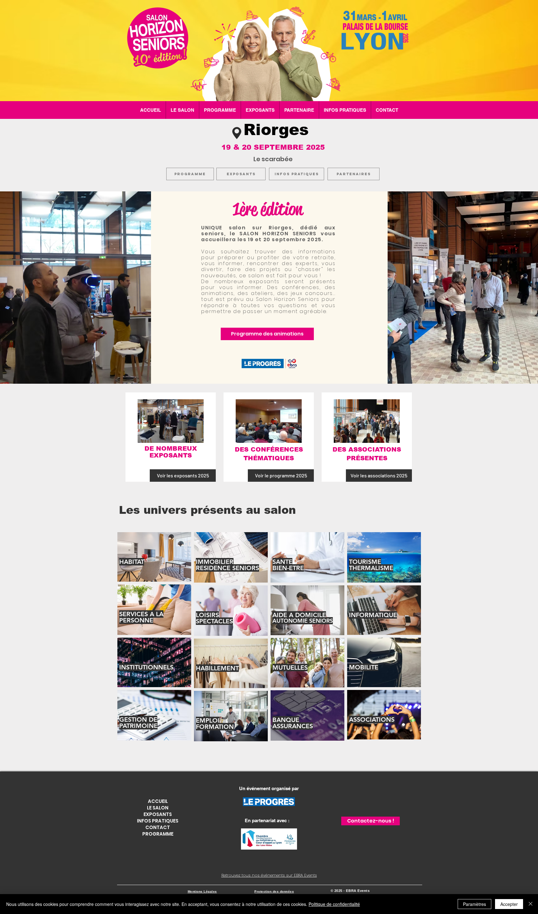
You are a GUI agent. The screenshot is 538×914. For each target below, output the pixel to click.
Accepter (509, 904)
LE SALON (157, 807)
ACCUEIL (158, 801)
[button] (220, 110)
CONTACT (157, 827)
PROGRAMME (157, 834)
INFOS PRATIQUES (157, 821)
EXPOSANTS (158, 814)
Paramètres (474, 904)
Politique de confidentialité (334, 904)
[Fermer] (530, 904)
